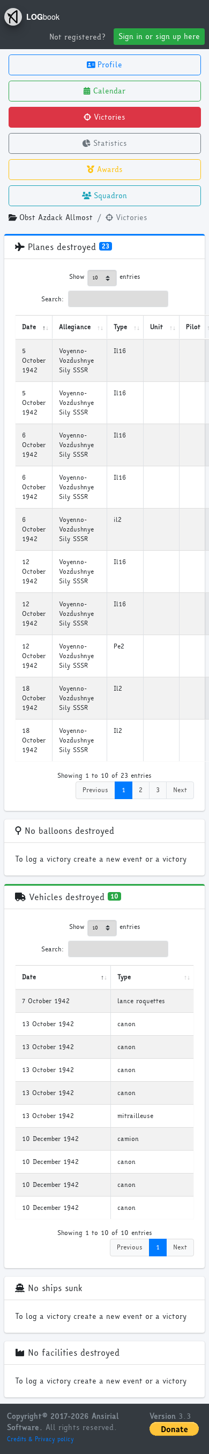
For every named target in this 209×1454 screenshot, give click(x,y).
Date (29, 327)
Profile (108, 65)
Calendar (108, 91)
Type (120, 327)
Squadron (109, 195)
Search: (52, 299)
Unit (156, 327)
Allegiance (75, 327)
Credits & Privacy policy (40, 1439)
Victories (108, 117)
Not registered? (77, 37)
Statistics (109, 143)
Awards (108, 169)
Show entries (104, 277)
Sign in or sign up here (159, 36)
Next (180, 790)
